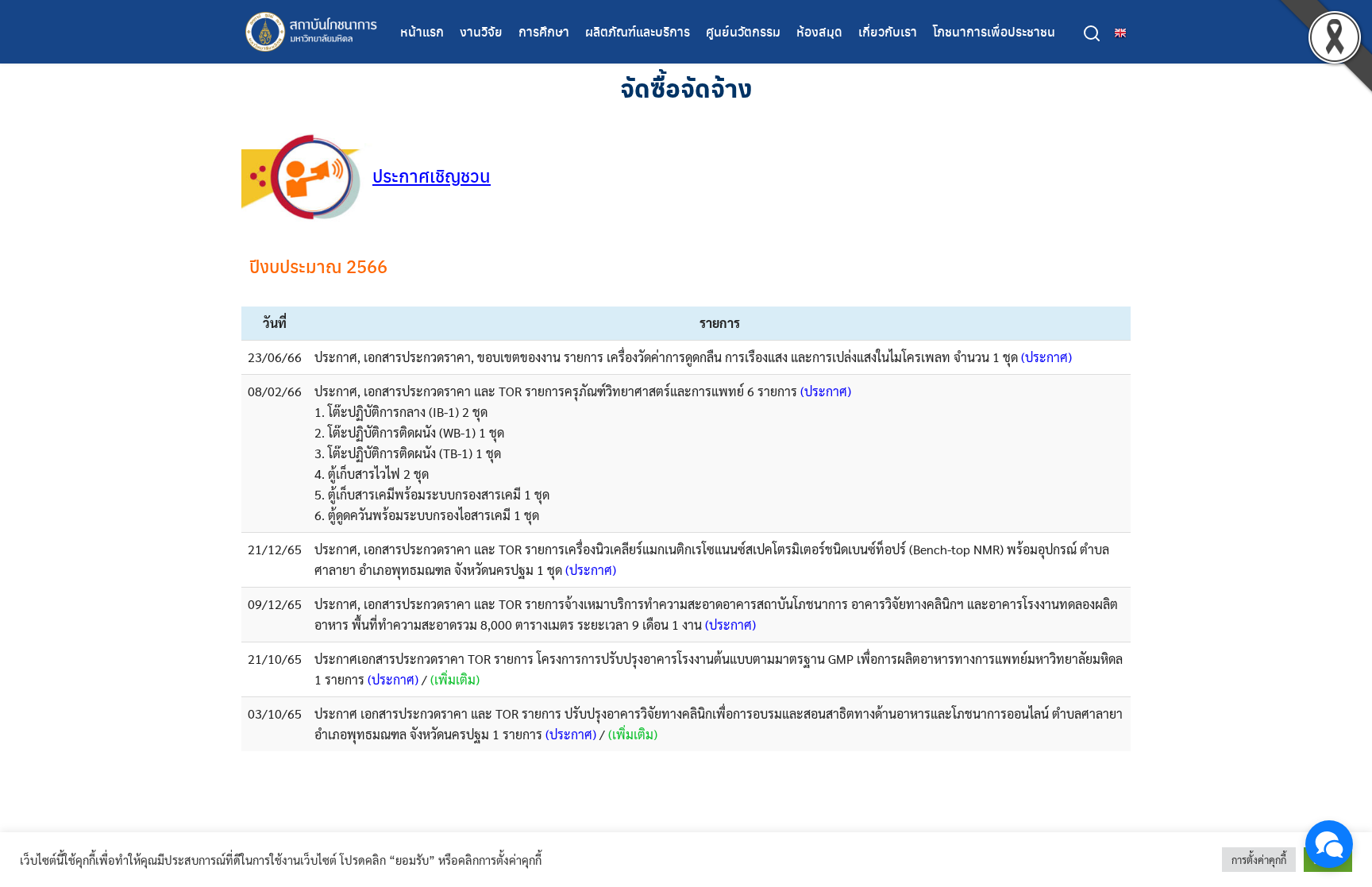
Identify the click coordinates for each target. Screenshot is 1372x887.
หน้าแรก (422, 31)
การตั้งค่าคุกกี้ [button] (1258, 859)
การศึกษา (543, 31)
